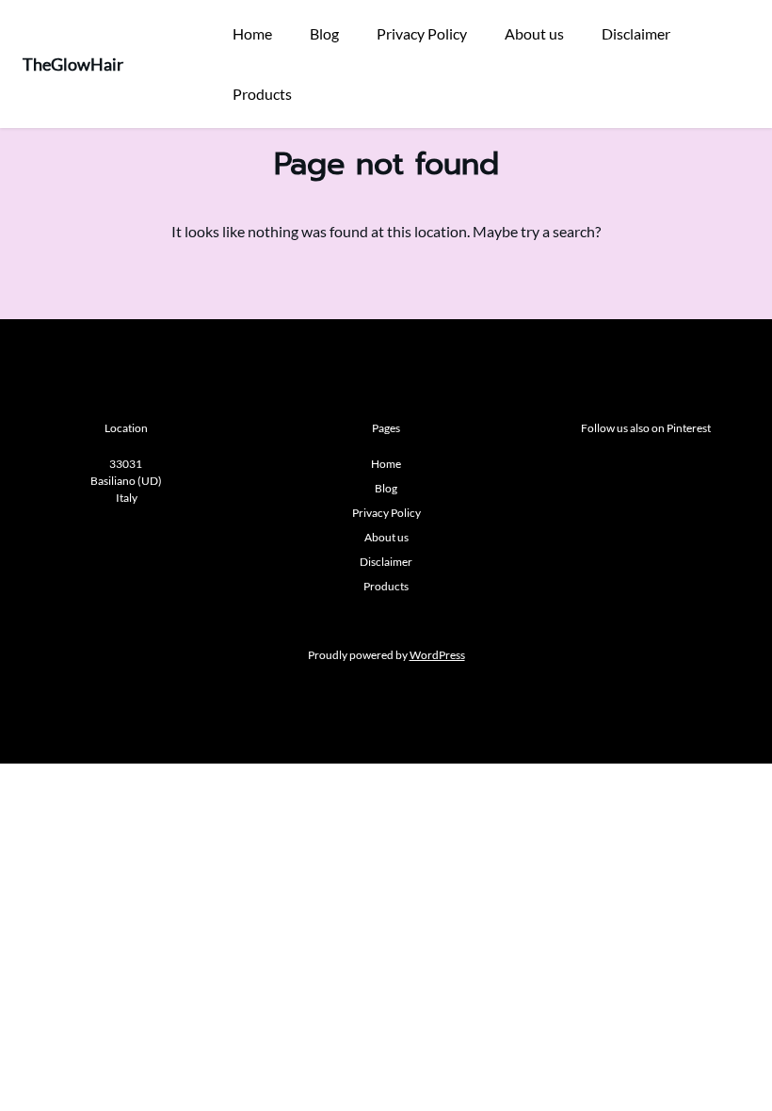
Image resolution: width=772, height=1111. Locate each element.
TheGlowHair (73, 64)
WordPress (437, 655)
